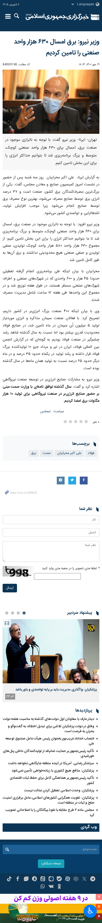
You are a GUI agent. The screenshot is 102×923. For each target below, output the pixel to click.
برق (33, 453)
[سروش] (34, 879)
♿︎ (90, 910)
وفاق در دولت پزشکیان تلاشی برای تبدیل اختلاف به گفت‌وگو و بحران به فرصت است (51, 729)
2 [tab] (18, 613)
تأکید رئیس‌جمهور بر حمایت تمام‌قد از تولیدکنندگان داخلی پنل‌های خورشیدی (48, 753)
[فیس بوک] (17, 879)
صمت (47, 453)
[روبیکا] (76, 879)
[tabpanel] (51, 660)
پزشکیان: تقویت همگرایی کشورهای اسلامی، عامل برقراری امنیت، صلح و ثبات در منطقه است (48, 800)
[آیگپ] (51, 879)
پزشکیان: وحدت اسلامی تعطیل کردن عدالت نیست (59, 790)
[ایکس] (84, 879)
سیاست (58, 411)
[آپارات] (67, 879)
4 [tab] (6, 613)
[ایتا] (42, 879)
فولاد (91, 453)
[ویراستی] (26, 879)
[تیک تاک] (9, 879)
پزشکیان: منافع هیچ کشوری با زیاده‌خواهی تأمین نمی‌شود (53, 771)
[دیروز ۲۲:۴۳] (51, 651)
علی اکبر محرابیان (69, 453)
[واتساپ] (42, 887)
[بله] (59, 879)
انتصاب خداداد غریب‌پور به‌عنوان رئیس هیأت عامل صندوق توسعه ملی (49, 741)
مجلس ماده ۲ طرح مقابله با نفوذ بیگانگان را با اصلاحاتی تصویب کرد (49, 812)
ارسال (10, 588)
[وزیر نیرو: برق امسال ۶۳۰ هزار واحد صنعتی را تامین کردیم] (51, 102)
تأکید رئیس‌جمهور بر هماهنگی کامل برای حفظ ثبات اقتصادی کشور (52, 780)
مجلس (45, 411)
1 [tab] (24, 613)
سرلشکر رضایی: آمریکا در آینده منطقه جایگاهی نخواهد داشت (51, 763)
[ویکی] (51, 887)
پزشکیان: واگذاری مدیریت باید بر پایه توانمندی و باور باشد (56, 690)
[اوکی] (59, 887)
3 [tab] (12, 613)
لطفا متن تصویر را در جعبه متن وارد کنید (70, 568)
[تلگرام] (92, 879)
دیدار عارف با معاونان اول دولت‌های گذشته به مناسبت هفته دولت (48, 719)
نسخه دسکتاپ (51, 863)
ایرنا (57, 17)
